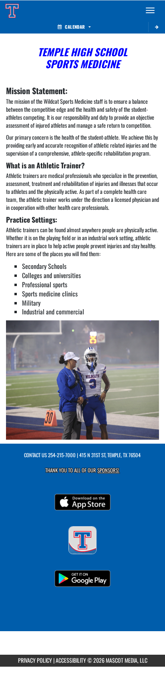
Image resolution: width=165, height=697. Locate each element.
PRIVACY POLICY (35, 660)
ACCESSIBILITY (71, 660)
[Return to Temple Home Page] (12, 10)
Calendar (75, 27)
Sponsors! (108, 470)
